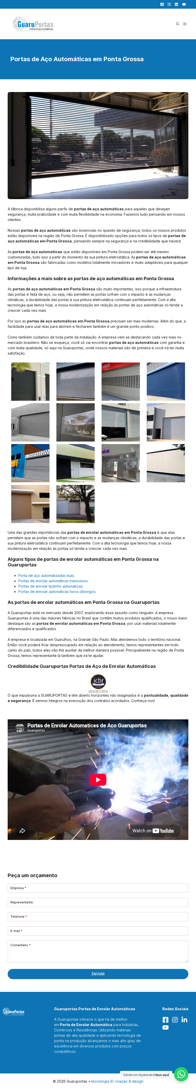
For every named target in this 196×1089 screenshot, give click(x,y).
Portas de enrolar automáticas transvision (53, 581)
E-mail (16, 931)
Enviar (98, 974)
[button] (177, 24)
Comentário (20, 945)
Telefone (18, 916)
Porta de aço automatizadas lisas (46, 575)
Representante (21, 902)
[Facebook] (161, 4)
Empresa (18, 888)
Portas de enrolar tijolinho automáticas (50, 586)
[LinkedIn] (175, 4)
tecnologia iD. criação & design (117, 1081)
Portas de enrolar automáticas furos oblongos (56, 591)
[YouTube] (182, 4)
